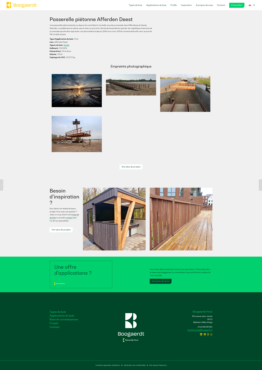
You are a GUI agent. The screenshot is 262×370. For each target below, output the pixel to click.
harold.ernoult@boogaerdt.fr (199, 330)
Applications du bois (62, 315)
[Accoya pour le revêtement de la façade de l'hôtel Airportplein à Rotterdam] (260, 185)
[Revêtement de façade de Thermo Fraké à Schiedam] (1, 185)
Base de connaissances (64, 319)
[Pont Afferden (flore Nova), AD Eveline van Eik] (77, 90)
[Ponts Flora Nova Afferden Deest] (185, 93)
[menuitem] (135, 5)
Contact (55, 327)
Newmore (163, 365)
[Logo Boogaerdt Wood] (22, 5)
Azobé (66, 45)
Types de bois (58, 311)
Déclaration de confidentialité (135, 365)
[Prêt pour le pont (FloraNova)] (131, 85)
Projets (54, 323)
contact (69, 218)
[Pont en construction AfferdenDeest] (77, 134)
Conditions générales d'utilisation (107, 365)
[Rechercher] (255, 5)
